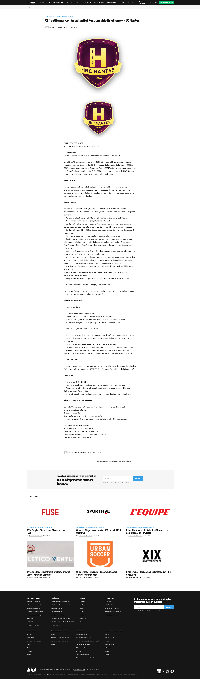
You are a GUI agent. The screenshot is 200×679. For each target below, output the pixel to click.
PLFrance (108, 648)
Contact (104, 674)
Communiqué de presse (83, 644)
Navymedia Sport (79, 669)
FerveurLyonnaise (110, 644)
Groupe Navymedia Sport (113, 631)
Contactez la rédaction (93, 674)
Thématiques (109, 598)
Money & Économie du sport (60, 618)
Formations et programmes (60, 641)
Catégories (55, 598)
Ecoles (29, 654)
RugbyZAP (108, 654)
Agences (29, 651)
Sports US (83, 618)
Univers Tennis (109, 638)
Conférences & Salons (112, 608)
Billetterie (108, 601)
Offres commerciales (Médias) (86, 658)
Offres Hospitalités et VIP (113, 611)
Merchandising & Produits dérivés (62, 622)
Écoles (53, 634)
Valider (137, 479)
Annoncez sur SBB (166, 3)
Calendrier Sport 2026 (34, 605)
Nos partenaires (60, 674)
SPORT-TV (108, 651)
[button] (28, 2)
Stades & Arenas (56, 608)
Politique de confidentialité (128, 674)
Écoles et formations (33, 608)
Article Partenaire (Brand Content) (87, 641)
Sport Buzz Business (33, 598)
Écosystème (31, 631)
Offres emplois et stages (35, 615)
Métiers (53, 644)
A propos (29, 674)
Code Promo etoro (33, 625)
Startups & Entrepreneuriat (60, 605)
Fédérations (31, 638)
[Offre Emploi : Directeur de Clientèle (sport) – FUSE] (50, 512)
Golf (81, 622)
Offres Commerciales (111, 615)
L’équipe (82, 674)
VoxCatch (108, 641)
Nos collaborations (72, 674)
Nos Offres (80, 631)
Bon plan (78, 651)
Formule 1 (83, 615)
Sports (82, 598)
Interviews (30, 618)
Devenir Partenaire (82, 634)
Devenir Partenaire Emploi (84, 638)
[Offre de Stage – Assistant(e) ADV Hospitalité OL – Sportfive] (100, 512)
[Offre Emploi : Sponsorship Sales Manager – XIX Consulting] (150, 554)
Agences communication (35, 611)
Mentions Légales (113, 674)
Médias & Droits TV (57, 615)
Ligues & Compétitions (34, 641)
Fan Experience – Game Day (60, 601)
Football (82, 601)
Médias (29, 648)
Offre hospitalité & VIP (83, 654)
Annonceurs (37, 674)
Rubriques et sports (33, 601)
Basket (82, 608)
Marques (29, 634)
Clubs (28, 644)
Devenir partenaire (48, 674)
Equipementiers (56, 611)
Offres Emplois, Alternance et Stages (56, 16)
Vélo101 (107, 634)
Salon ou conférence (82, 648)
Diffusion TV (108, 605)
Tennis (82, 611)
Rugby (82, 605)
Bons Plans (30, 622)
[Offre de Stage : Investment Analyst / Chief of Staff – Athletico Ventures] (50, 554)
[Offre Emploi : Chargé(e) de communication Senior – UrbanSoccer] (100, 554)
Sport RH (70, 16)
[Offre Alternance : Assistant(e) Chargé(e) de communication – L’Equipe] (150, 512)
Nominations (55, 625)
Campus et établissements (60, 638)
